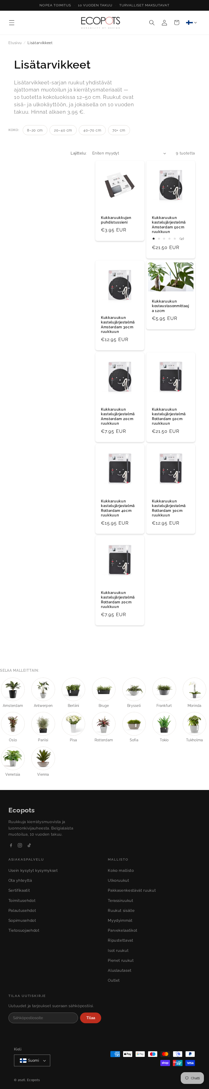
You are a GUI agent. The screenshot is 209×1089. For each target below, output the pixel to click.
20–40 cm (63, 130)
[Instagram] (19, 845)
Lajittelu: (78, 153)
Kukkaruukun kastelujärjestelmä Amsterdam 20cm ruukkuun (118, 416)
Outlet (114, 980)
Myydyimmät (120, 920)
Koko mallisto (121, 870)
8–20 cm (35, 130)
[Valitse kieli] (191, 22)
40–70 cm (92, 130)
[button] (12, 22)
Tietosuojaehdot (24, 930)
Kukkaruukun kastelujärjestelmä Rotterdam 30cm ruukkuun (169, 508)
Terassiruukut (120, 900)
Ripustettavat (120, 940)
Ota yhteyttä (20, 880)
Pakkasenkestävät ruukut (132, 890)
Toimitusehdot (22, 900)
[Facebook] (11, 845)
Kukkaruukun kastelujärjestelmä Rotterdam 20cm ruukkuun (118, 600)
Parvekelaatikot (122, 930)
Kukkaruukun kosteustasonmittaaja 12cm (170, 306)
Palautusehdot (22, 910)
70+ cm (118, 130)
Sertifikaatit (19, 890)
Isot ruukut (118, 950)
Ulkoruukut (118, 880)
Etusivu (15, 43)
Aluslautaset (120, 970)
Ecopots (33, 1080)
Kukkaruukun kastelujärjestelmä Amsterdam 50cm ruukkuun (169, 225)
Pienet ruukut (121, 960)
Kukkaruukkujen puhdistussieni (116, 220)
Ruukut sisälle (121, 910)
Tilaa (90, 1018)
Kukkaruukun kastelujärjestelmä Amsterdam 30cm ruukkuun (118, 324)
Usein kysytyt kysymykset (33, 870)
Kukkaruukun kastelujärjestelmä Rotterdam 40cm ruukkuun (118, 508)
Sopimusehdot (22, 920)
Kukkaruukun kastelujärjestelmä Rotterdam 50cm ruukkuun (169, 416)
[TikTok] (29, 845)
